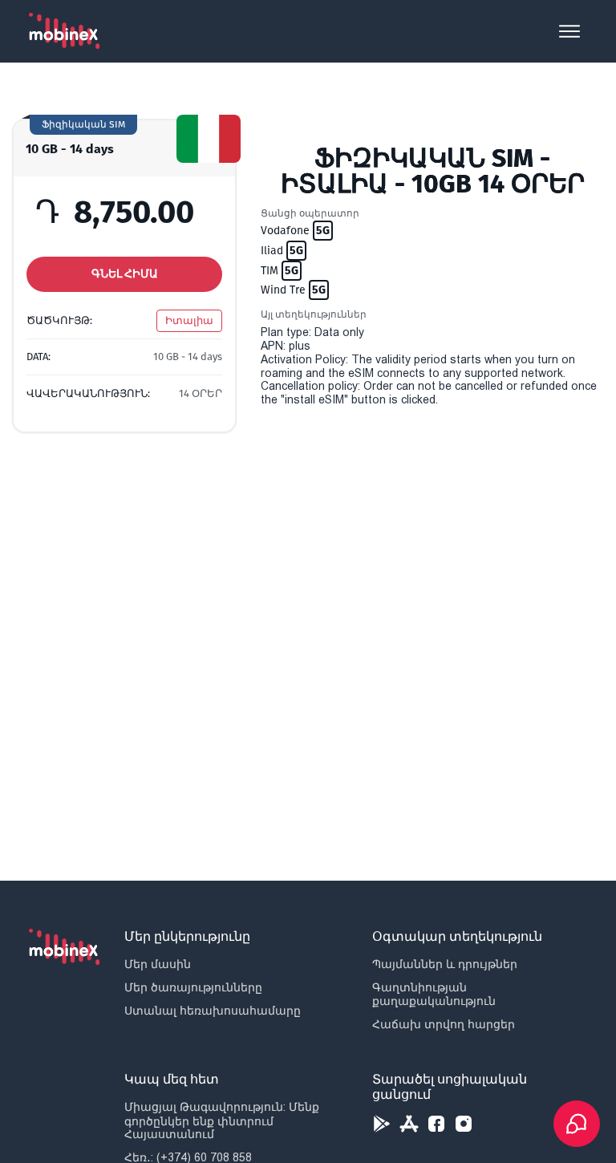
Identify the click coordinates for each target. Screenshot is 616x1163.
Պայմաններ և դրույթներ (444, 964)
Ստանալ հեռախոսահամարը (212, 1010)
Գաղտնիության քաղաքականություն (434, 994)
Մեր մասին (157, 964)
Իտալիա (189, 320)
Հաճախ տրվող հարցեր (443, 1024)
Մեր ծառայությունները (193, 987)
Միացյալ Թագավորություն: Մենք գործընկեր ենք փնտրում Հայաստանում (221, 1120)
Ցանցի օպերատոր (310, 213)
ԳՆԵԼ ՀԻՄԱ (124, 274)
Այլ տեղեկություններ (314, 314)
